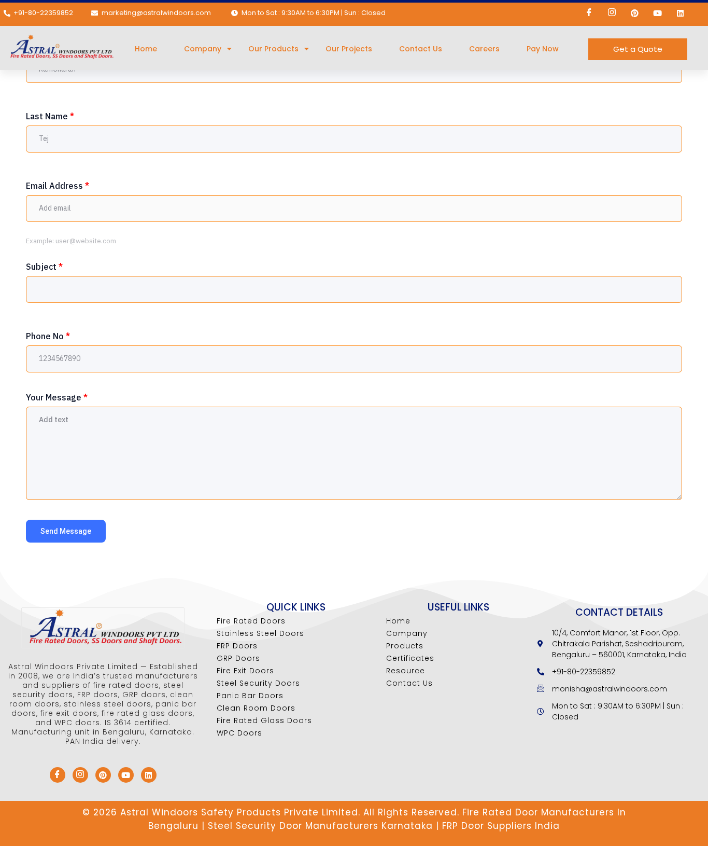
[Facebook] (589, 13)
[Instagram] (611, 13)
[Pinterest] (634, 13)
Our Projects (348, 49)
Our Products (273, 49)
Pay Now (543, 49)
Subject (44, 266)
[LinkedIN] (680, 13)
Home (146, 49)
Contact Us (420, 49)
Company (202, 49)
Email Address (57, 186)
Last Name (50, 116)
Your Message (57, 397)
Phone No (48, 336)
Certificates (410, 658)
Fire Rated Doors (251, 621)
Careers (484, 49)
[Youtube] (657, 13)
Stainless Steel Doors (260, 633)
